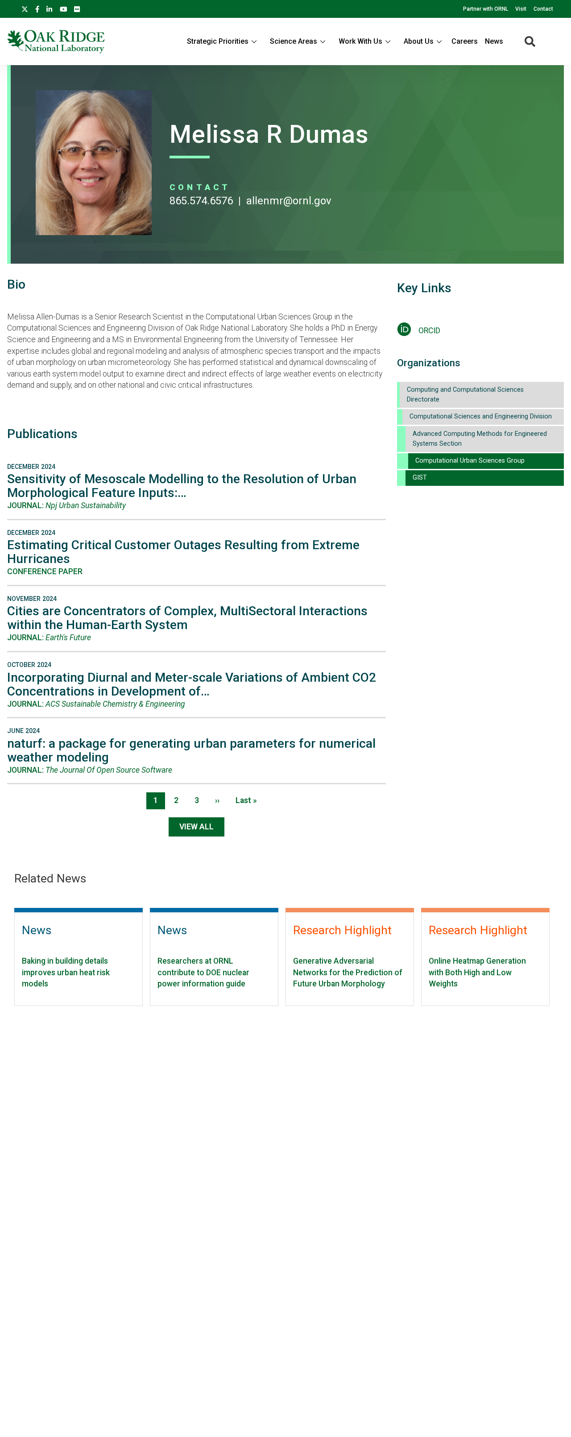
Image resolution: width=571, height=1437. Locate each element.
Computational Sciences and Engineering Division (481, 416)
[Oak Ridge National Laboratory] (56, 41)
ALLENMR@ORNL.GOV (288, 201)
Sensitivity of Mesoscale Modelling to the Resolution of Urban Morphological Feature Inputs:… (181, 486)
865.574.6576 (201, 201)
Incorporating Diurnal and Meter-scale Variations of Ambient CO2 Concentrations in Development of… (191, 684)
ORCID (429, 330)
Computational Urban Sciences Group (470, 460)
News (494, 41)
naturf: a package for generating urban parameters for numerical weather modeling (191, 750)
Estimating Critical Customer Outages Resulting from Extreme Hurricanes (183, 552)
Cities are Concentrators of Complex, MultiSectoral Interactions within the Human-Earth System (187, 618)
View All (196, 826)
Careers (464, 41)
